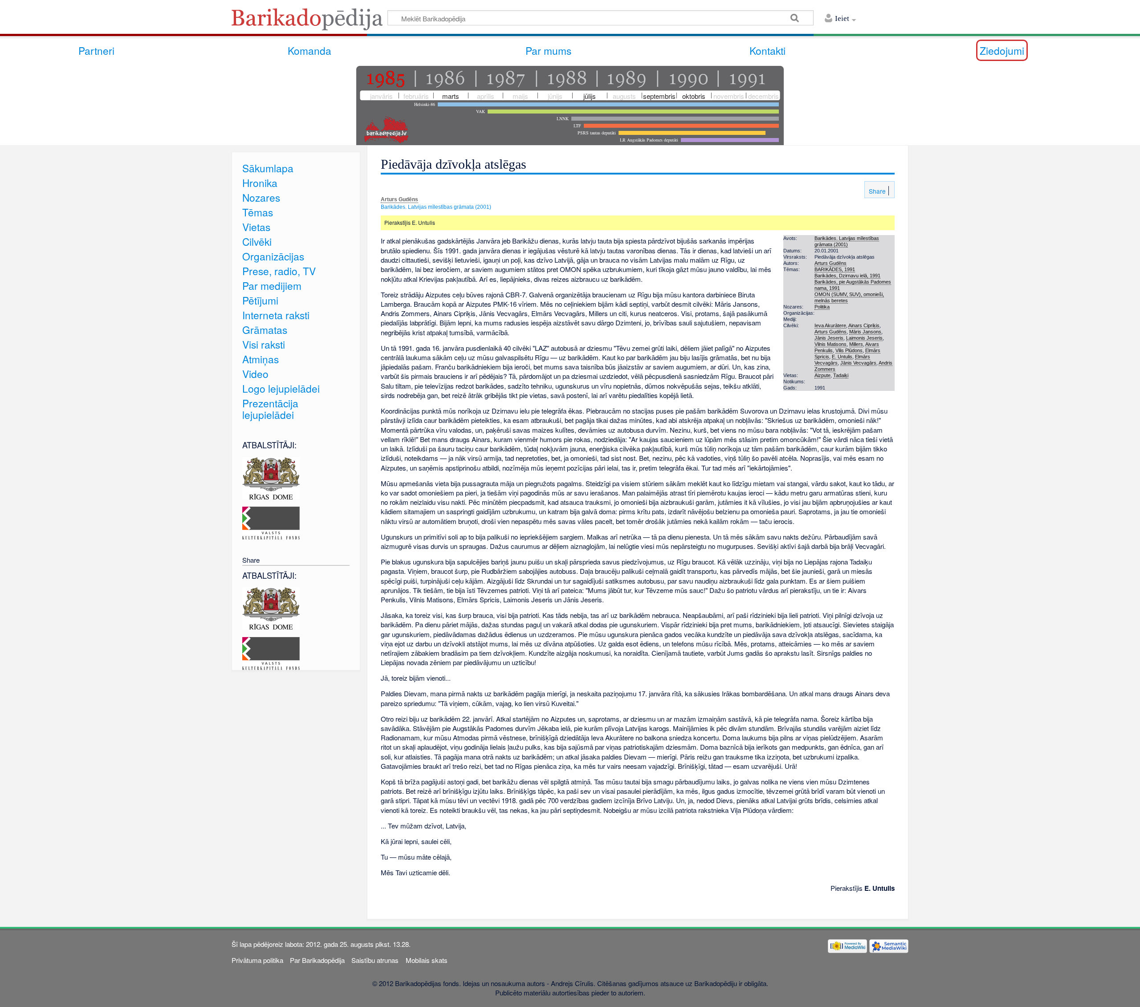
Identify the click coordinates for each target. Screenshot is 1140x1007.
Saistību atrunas (375, 960)
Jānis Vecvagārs (858, 362)
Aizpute (822, 375)
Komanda (309, 50)
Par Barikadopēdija (317, 960)
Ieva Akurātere (830, 325)
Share (876, 191)
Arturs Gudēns (399, 199)
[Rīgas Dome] (271, 477)
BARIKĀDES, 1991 (834, 269)
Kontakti (767, 50)
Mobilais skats (427, 960)
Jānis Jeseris (828, 338)
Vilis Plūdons (849, 350)
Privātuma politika (257, 960)
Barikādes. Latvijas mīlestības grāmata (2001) (436, 207)
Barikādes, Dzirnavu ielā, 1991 (847, 275)
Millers (856, 344)
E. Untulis (842, 356)
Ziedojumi (1002, 50)
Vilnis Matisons (830, 344)
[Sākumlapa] (309, 22)
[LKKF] (271, 522)
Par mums (548, 50)
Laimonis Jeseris (864, 338)
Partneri (96, 50)
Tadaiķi (840, 375)
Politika (822, 306)
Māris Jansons (865, 331)
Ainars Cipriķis (863, 325)
